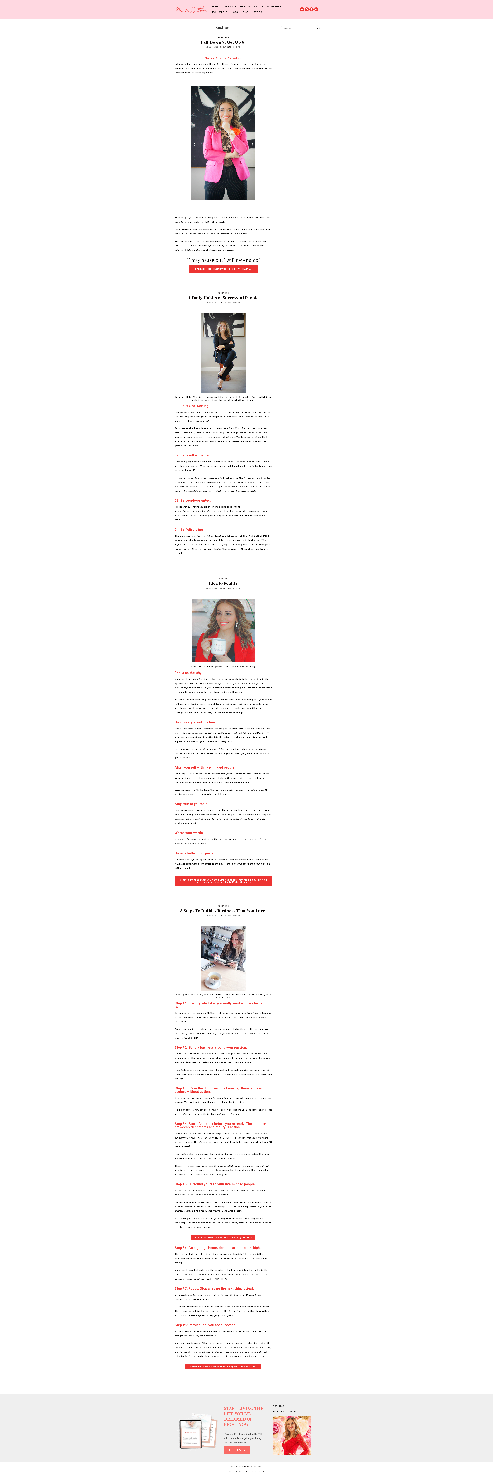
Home (215, 6)
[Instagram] (307, 9)
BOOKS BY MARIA (248, 6)
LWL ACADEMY (219, 12)
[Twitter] (302, 9)
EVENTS (258, 12)
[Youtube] (316, 9)
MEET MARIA (228, 6)
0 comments (225, 47)
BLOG (235, 12)
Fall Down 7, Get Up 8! (223, 42)
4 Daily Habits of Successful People (223, 298)
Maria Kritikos (250, 1467)
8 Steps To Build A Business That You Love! (223, 911)
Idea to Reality (223, 583)
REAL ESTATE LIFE (270, 6)
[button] (223, 269)
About (245, 12)
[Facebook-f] (311, 9)
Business (223, 37)
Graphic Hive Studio (254, 1471)
